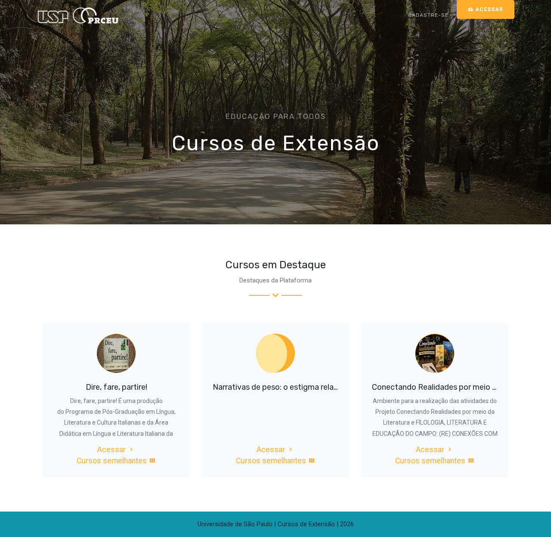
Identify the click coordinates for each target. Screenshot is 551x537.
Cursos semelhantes (113, 460)
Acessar (112, 449)
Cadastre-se (428, 15)
